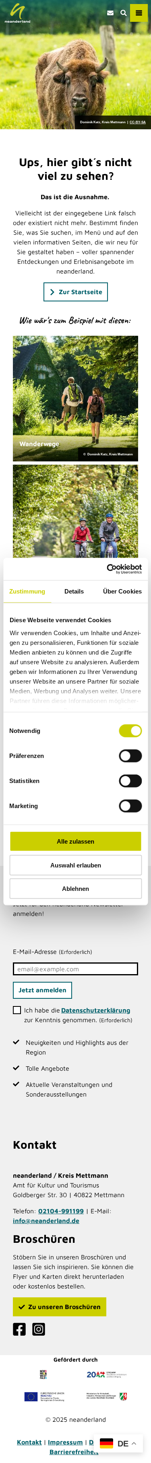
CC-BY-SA (138, 122)
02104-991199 (61, 1211)
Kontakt (29, 1442)
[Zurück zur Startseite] (17, 13)
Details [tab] (74, 591)
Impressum (65, 1442)
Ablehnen (75, 888)
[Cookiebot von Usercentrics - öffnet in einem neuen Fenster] (107, 569)
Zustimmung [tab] (27, 591)
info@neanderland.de (46, 1220)
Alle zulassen (75, 841)
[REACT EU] (44, 1396)
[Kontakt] (110, 12)
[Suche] (123, 12)
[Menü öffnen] (139, 13)
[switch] (130, 755)
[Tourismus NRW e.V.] (44, 1374)
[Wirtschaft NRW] (107, 1396)
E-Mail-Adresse (52, 951)
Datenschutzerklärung (95, 1010)
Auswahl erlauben (75, 864)
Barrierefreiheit (74, 1451)
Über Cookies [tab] (122, 591)
